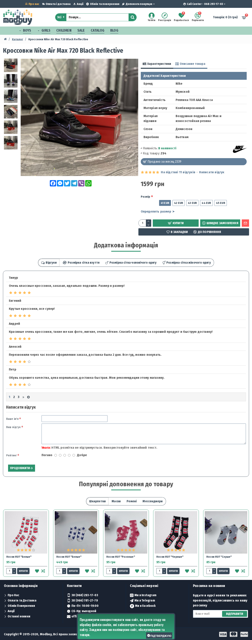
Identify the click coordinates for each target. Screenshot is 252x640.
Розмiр (145, 196)
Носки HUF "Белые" (19, 556)
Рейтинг (11, 455)
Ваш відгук (13, 427)
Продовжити (20, 468)
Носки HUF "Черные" (170, 556)
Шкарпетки (97, 501)
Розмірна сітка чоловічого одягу (133, 262)
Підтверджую (160, 635)
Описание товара (192, 64)
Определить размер (156, 211)
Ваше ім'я (12, 419)
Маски (116, 501)
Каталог (17, 39)
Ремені (132, 501)
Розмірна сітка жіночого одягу (188, 262)
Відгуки (51, 262)
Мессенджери (153, 501)
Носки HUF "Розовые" (120, 556)
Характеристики (159, 64)
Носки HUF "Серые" (219, 556)
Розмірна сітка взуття (83, 262)
